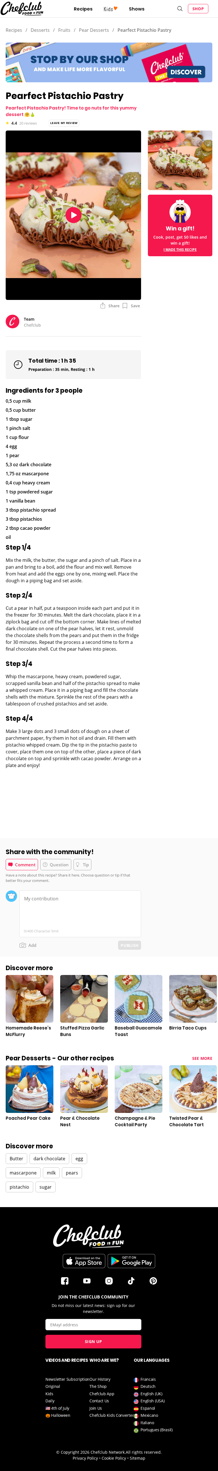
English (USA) (152, 1400)
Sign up (93, 1341)
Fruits (64, 30)
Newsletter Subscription (67, 1379)
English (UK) (151, 1393)
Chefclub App (101, 1393)
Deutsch (148, 1386)
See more (202, 1058)
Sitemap (137, 1458)
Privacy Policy (85, 1458)
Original (52, 1386)
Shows (136, 9)
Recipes (83, 9)
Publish (130, 945)
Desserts (40, 30)
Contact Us (99, 1400)
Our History (99, 1379)
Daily (49, 1400)
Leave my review (64, 123)
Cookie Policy (114, 1458)
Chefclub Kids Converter (111, 1415)
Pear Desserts (94, 30)
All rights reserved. (144, 1452)
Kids (49, 1393)
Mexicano (149, 1415)
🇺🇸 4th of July (57, 1408)
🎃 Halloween (57, 1415)
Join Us (95, 1408)
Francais (148, 1379)
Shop (198, 8)
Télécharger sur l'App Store (84, 1261)
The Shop (98, 1386)
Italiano (147, 1422)
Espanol (148, 1408)
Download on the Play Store (131, 1261)
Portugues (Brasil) (157, 1429)
